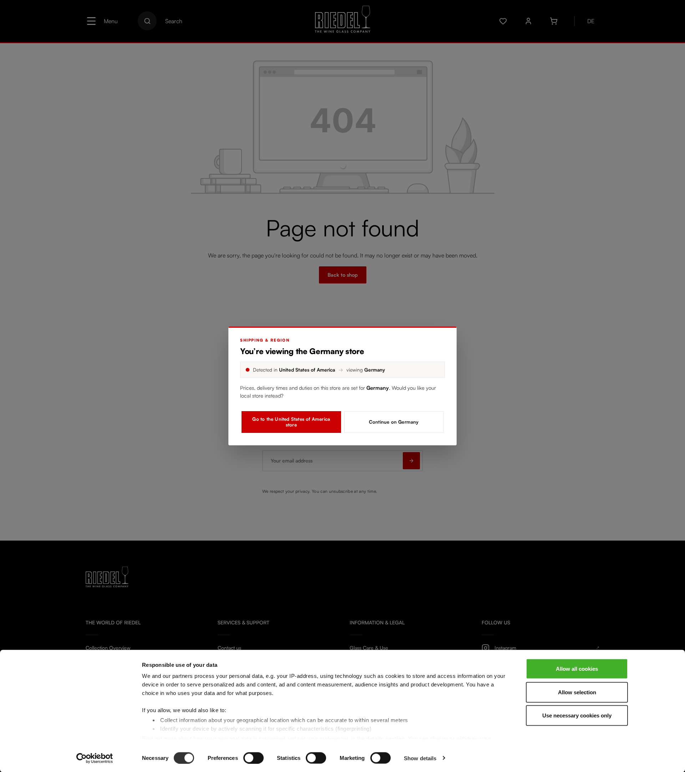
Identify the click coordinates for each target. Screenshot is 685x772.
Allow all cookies (577, 669)
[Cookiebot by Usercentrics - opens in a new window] (95, 758)
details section (385, 738)
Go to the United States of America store (291, 422)
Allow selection (577, 692)
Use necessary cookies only (577, 715)
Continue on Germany (394, 422)
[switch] (253, 757)
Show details (420, 758)
